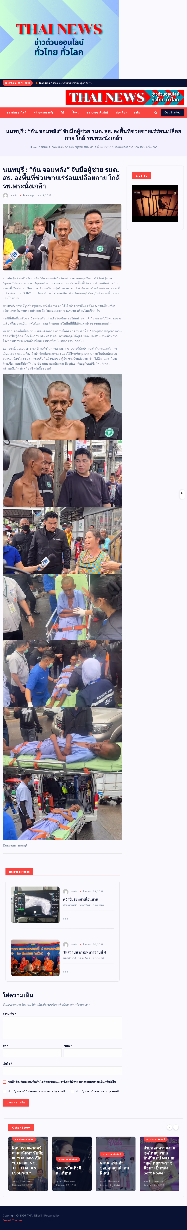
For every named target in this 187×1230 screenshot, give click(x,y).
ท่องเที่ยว (121, 112)
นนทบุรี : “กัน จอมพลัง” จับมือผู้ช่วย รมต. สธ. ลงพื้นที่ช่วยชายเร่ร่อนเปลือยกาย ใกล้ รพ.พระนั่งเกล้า (99, 147)
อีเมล (68, 1046)
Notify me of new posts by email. (97, 1091)
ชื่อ (6, 1046)
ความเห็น (9, 1014)
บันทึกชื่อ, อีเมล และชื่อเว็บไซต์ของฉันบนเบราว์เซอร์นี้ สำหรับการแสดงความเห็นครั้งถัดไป (62, 1082)
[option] (28, 1164)
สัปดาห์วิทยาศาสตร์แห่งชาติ (158, 1168)
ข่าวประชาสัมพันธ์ (97, 112)
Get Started (172, 112)
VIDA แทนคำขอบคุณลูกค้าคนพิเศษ (70, 1168)
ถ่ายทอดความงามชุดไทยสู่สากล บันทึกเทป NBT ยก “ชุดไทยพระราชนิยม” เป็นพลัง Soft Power (116, 1160)
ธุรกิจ (137, 112)
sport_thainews (21, 1181)
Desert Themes (12, 1220)
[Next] (176, 1127)
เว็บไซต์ (7, 1064)
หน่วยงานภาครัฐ (43, 112)
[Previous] (169, 1127)
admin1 (14, 195)
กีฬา (62, 112)
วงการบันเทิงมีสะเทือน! (25, 1171)
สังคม (76, 112)
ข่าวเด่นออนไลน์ (16, 112)
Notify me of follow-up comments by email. (36, 1091)
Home (33, 147)
